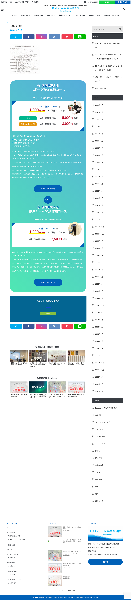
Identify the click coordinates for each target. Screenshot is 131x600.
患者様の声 (99, 465)
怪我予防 (98, 458)
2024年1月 (99, 162)
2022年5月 (99, 270)
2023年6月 (99, 177)
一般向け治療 (38, 15)
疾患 (96, 487)
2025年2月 (99, 148)
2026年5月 (99, 112)
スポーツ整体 (100, 436)
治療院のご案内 (94, 15)
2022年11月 (99, 227)
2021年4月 (99, 334)
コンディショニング (102, 422)
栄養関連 (98, 479)
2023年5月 (99, 184)
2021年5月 (99, 327)
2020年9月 (99, 377)
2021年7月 (99, 320)
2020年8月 (99, 384)
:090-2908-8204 (92, 2)
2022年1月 (99, 298)
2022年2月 (99, 291)
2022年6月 (99, 262)
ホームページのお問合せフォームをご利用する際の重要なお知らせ (108, 57)
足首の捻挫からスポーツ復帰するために (108, 45)
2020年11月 (99, 363)
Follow (48, 307)
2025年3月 (99, 141)
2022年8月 (99, 248)
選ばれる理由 (80, 15)
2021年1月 (99, 348)
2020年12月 (99, 355)
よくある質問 (12, 583)
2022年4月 (99, 277)
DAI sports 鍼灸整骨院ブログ (106, 408)
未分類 (97, 472)
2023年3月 (99, 198)
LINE (107, 2)
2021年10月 (99, 312)
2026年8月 (99, 105)
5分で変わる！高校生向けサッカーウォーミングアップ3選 (108, 68)
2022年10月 (99, 234)
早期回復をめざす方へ (14, 536)
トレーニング (100, 444)
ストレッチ (99, 429)
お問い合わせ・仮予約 (111, 15)
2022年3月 (99, 284)
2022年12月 (99, 219)
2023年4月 (99, 191)
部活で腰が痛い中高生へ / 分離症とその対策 (109, 79)
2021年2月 (99, 341)
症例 (96, 494)
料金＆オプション (65, 15)
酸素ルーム (51, 15)
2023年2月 (99, 205)
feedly (49, 313)
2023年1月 (99, 212)
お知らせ (98, 415)
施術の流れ (11, 557)
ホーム (14, 15)
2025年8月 (99, 126)
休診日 (97, 451)
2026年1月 (99, 119)
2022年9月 (99, 241)
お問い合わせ (123, 2)
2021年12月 (99, 305)
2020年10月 (99, 370)
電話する (105, 562)
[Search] (120, 29)
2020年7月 (99, 391)
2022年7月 (99, 255)
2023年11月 (99, 169)
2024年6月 (99, 155)
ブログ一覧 (11, 574)
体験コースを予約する (48, 189)
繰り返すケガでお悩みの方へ (16, 539)
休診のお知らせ (101, 88)
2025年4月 (99, 134)
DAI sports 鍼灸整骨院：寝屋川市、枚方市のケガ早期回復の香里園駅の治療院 (61, 597)
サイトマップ (59, 590)
